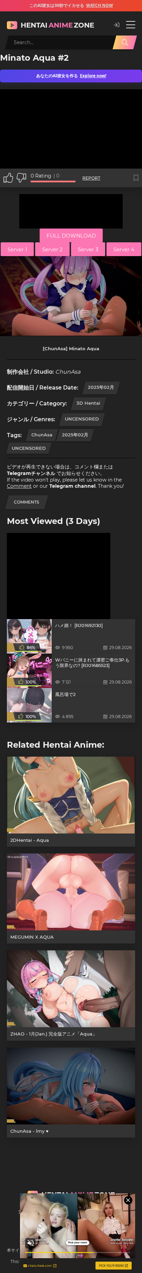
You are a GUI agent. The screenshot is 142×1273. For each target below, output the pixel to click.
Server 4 (123, 249)
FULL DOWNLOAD (71, 235)
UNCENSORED (82, 419)
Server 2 (52, 249)
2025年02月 (101, 387)
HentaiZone (57, 25)
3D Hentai (88, 403)
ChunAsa (41, 434)
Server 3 (88, 249)
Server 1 (17, 249)
